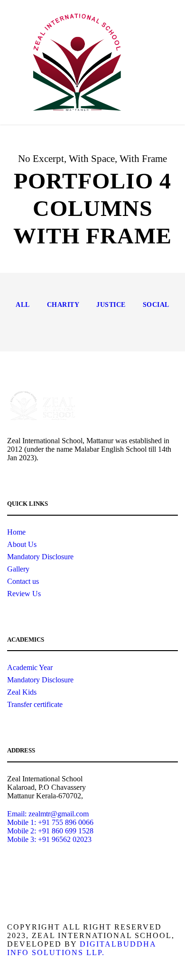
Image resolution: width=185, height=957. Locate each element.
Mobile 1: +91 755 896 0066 (50, 822)
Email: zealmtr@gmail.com (48, 814)
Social (156, 304)
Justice (111, 304)
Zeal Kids (22, 692)
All (23, 304)
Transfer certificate (35, 704)
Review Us (24, 594)
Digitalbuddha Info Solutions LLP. (81, 948)
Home (16, 532)
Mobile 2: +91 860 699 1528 (50, 831)
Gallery (18, 569)
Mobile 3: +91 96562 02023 (49, 839)
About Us (22, 544)
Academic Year (30, 667)
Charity (63, 304)
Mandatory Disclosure (40, 557)
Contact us (23, 581)
